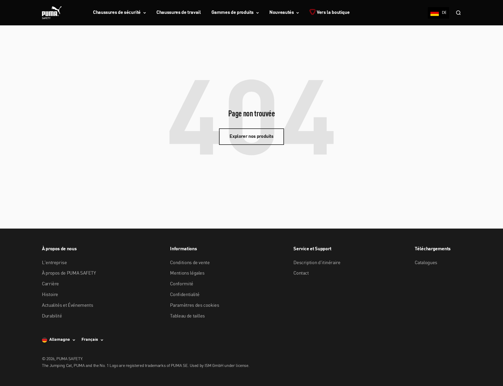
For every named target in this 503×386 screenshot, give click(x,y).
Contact (301, 273)
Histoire (50, 294)
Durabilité (52, 316)
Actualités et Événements (67, 305)
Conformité (181, 284)
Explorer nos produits (251, 136)
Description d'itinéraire (316, 262)
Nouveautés (281, 12)
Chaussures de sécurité (117, 12)
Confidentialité (185, 294)
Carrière (50, 284)
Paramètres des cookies (194, 305)
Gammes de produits (232, 12)
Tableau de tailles (187, 316)
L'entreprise (54, 262)
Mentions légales (187, 273)
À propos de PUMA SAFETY (69, 273)
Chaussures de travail (178, 12)
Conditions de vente (190, 262)
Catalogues (426, 262)
